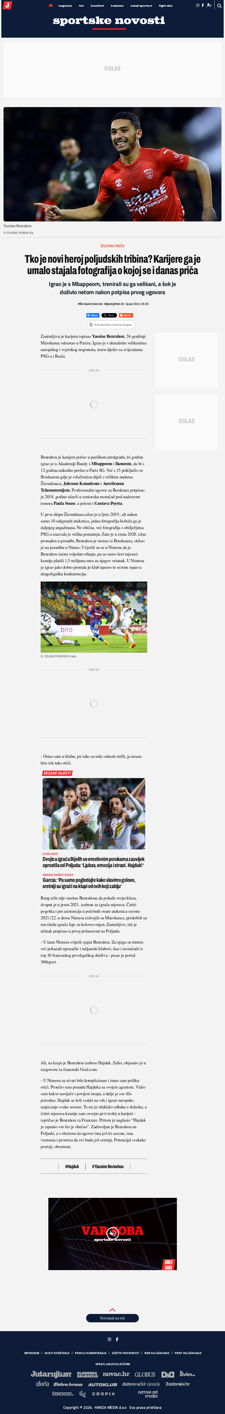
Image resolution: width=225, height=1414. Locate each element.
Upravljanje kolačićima (113, 1364)
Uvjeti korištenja (57, 1353)
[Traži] (219, 6)
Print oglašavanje (188, 1353)
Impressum (31, 1353)
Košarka (117, 5)
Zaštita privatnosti (125, 1353)
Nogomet (65, 5)
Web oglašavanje (157, 1353)
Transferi (97, 5)
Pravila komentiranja (91, 1353)
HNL (81, 5)
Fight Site (165, 5)
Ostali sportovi (141, 5)
